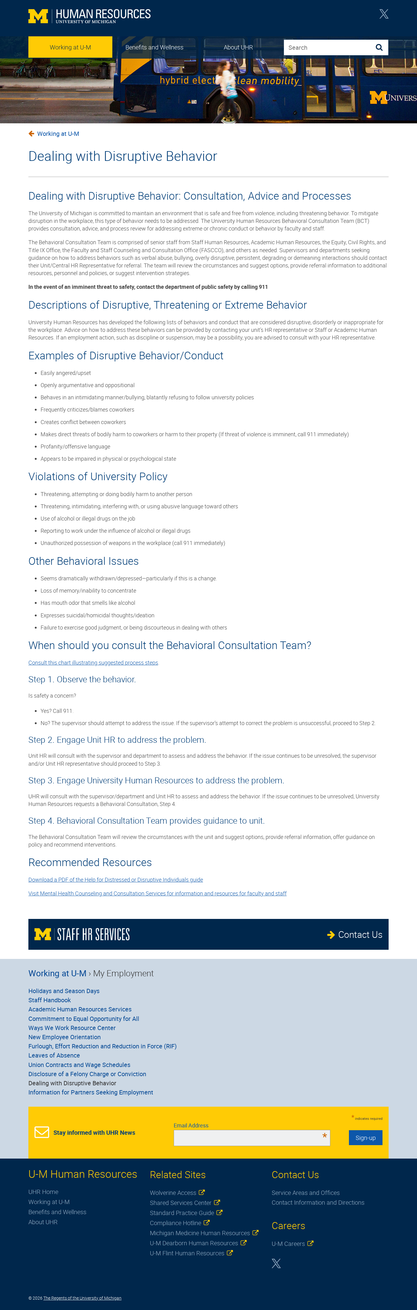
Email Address (250, 1125)
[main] (208, 513)
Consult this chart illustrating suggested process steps (93, 662)
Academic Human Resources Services (80, 1009)
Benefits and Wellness (154, 47)
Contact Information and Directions (318, 1202)
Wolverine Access (173, 1192)
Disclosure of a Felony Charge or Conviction (87, 1074)
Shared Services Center (181, 1203)
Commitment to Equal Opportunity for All (83, 1018)
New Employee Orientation (64, 1037)
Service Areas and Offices (306, 1192)
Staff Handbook (49, 1000)
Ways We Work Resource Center (72, 1028)
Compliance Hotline (175, 1223)
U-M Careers (288, 1243)
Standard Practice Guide (182, 1213)
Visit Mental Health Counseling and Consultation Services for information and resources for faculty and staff (157, 893)
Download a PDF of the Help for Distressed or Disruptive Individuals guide (115, 879)
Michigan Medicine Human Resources (200, 1233)
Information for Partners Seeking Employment (90, 1092)
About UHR (238, 47)
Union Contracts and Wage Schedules (79, 1065)
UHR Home (43, 1192)
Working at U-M (70, 47)
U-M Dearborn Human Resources (194, 1243)
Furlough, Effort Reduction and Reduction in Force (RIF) (102, 1046)
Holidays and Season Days (64, 991)
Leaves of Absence (54, 1055)
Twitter (384, 16)
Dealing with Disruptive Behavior (72, 1083)
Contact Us (360, 934)
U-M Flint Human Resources (187, 1253)
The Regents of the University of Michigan (82, 1298)
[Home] (89, 16)
